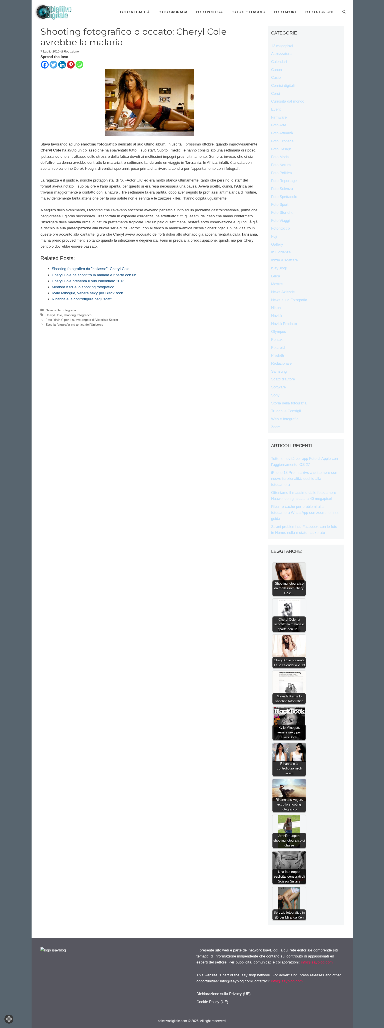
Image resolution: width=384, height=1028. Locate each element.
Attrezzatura (281, 54)
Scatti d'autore (283, 379)
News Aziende (283, 292)
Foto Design (281, 149)
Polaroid (278, 347)
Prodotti (277, 355)
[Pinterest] (71, 65)
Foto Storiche (319, 11)
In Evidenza (281, 252)
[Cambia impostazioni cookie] (8, 1019)
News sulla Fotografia (61, 310)
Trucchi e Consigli (286, 411)
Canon (276, 70)
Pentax (277, 339)
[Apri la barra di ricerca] (344, 12)
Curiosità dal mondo (287, 101)
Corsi (275, 93)
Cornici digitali (283, 85)
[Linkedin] (62, 65)
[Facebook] (45, 65)
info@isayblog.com (317, 962)
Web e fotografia (284, 419)
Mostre (277, 284)
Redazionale (281, 363)
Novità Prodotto (284, 324)
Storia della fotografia (288, 403)
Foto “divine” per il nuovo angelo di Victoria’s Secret (82, 319)
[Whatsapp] (79, 65)
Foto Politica (209, 11)
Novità (276, 316)
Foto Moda (280, 157)
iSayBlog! (279, 268)
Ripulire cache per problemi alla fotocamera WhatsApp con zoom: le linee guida (305, 513)
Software (278, 387)
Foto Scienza (282, 189)
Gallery (277, 244)
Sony (275, 395)
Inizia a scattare (284, 260)
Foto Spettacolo (248, 11)
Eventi (276, 109)
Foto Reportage (284, 181)
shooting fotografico (78, 315)
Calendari (279, 62)
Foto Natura (281, 165)
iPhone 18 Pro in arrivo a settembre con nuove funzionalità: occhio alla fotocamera (304, 479)
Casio (276, 77)
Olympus (278, 331)
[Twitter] (53, 65)
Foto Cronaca (172, 11)
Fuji (274, 236)
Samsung (279, 371)
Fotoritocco (280, 228)
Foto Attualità (135, 11)
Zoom (275, 427)
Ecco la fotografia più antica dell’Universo (74, 324)
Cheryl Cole (54, 315)
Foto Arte (278, 125)
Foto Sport (285, 11)
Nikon (276, 308)
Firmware (279, 117)
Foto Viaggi (280, 220)
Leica (275, 276)
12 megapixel (282, 46)
